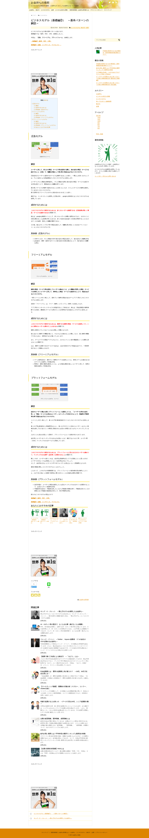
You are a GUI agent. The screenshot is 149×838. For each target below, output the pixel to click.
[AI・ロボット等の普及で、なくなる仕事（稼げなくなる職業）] (35, 628)
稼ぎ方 (37, 10)
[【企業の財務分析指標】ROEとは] (35, 752)
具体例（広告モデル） (41, 109)
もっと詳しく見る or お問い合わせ (105, 176)
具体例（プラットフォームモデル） (45, 125)
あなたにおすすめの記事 (42, 127)
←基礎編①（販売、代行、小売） (41, 41)
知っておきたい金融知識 (103, 101)
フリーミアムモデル (38, 111)
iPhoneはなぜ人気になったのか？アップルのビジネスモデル (54, 521)
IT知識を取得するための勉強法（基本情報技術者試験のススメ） (112, 52)
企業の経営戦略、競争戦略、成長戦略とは (55, 718)
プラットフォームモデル (39, 119)
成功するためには (40, 107)
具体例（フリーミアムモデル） (44, 117)
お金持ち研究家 (84, 599)
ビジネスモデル (45, 10)
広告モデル (35, 103)
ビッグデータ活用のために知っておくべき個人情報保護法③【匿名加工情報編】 (108, 78)
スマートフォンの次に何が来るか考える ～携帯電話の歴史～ (73, 521)
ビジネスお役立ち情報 (61, 10)
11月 (99, 119)
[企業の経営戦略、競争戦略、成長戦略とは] (35, 722)
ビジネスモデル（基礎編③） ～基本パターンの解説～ (35, 521)
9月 (99, 123)
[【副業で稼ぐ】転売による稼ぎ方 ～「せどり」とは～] (35, 660)
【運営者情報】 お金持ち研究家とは (79, 10)
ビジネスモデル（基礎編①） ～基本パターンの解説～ (44, 521)
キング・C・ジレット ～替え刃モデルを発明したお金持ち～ (63, 521)
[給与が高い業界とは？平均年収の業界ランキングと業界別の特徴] (35, 737)
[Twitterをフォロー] (109, 2)
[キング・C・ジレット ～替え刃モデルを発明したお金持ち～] (35, 615)
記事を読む (43, 620)
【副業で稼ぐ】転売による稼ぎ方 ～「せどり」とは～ (59, 656)
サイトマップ (107, 10)
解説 (36, 105)
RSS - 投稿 (99, 134)
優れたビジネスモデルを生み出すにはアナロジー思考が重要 (82, 521)
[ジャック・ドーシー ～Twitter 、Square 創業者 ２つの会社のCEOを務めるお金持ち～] (35, 643)
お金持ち (31, 10)
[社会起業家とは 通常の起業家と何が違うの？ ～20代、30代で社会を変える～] (35, 675)
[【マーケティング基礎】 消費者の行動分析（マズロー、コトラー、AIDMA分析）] (35, 690)
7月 (99, 126)
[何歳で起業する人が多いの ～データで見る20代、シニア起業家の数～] (35, 705)
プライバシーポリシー (96, 10)
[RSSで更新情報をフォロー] (116, 2)
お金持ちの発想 (40, 2)
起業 (52, 10)
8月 (99, 124)
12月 (99, 117)
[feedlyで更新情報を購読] (112, 2)
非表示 (46, 100)
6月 (99, 128)
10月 (99, 121)
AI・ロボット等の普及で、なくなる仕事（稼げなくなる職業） (62, 624)
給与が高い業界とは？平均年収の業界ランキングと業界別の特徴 (62, 734)
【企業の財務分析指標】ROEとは (52, 748)
